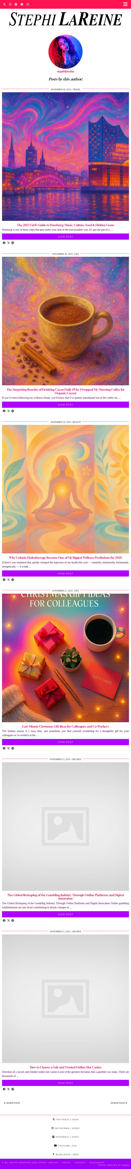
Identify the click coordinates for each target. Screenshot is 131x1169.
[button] (126, 4)
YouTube (67, 1146)
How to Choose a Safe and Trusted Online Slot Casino (65, 1067)
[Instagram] (10, 4)
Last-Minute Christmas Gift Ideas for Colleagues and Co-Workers (65, 726)
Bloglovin (67, 1154)
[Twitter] (4, 4)
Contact (80, 1162)
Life (76, 254)
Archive (76, 759)
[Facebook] (22, 4)
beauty (77, 422)
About (66, 1162)
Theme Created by (113, 1165)
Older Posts (12, 1103)
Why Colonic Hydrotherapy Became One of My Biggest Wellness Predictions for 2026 (65, 557)
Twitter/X (67, 1119)
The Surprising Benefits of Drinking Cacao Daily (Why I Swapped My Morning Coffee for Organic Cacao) (65, 391)
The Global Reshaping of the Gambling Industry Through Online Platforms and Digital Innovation (65, 896)
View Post (65, 236)
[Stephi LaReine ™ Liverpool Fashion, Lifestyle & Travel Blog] (65, 14)
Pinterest (67, 1137)
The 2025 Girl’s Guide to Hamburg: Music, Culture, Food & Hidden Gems (65, 225)
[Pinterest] (16, 4)
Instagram (67, 1128)
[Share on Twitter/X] (8, 243)
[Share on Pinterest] (13, 243)
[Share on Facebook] (4, 243)
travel (77, 89)
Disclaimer (97, 1162)
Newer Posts (118, 1103)
